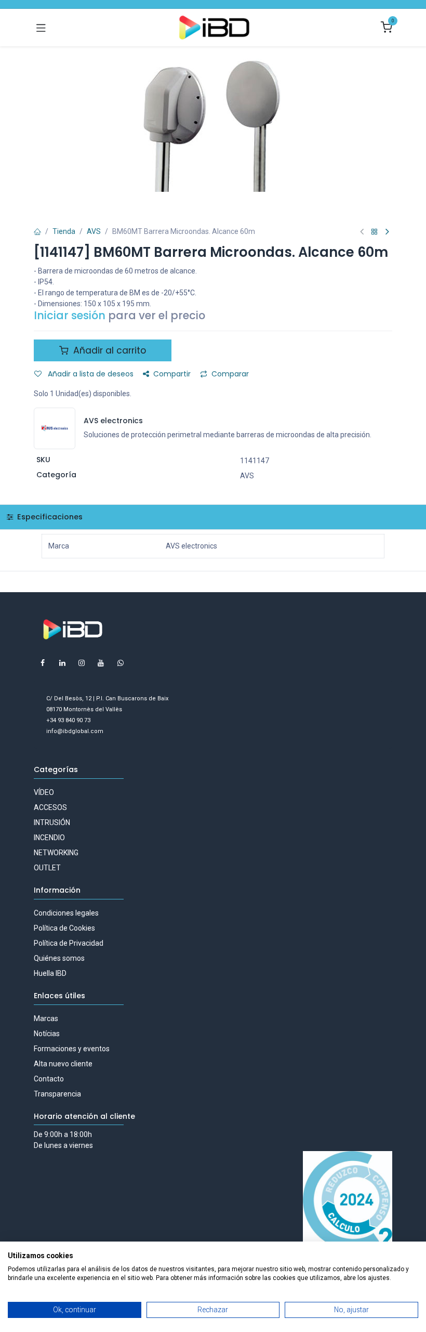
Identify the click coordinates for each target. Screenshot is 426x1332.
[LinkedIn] (62, 663)
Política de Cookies (64, 928)
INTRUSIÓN (52, 822)
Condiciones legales (66, 913)
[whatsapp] (120, 663)
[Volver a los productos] (374, 232)
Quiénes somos (59, 958)
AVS (94, 231)
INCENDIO (49, 837)
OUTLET (47, 868)
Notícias (47, 1033)
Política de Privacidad (68, 943)
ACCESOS (50, 807)
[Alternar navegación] (41, 27)
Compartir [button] (172, 374)
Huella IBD (50, 973)
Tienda (63, 231)
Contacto (49, 1079)
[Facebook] (42, 663)
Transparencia (57, 1094)
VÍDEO (44, 792)
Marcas (46, 1018)
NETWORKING (56, 852)
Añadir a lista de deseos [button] (90, 374)
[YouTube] (101, 663)
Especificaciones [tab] (49, 517)
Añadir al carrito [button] (108, 350)
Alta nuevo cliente (63, 1064)
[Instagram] (81, 663)
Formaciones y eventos (72, 1048)
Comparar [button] (230, 374)
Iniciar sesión (69, 315)
